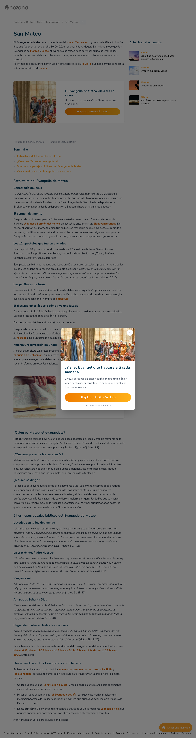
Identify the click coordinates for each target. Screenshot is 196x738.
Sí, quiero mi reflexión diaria (98, 397)
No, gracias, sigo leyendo (98, 405)
